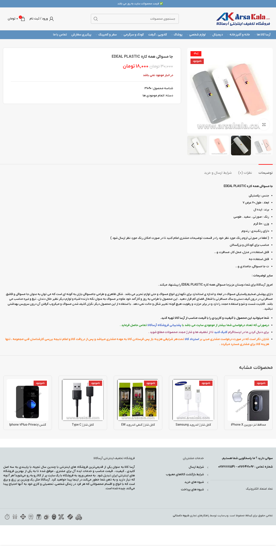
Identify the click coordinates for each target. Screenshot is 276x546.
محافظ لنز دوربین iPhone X (248, 425)
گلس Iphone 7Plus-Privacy (27, 425)
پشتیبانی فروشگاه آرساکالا (164, 325)
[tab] (266, 170)
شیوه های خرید (194, 482)
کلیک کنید (220, 332)
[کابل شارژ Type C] (83, 400)
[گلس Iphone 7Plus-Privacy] (27, 400)
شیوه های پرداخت (192, 489)
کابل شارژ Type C (83, 425)
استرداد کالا (192, 339)
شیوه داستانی (181, 515)
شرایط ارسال (196, 467)
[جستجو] (96, 19)
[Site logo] (243, 19)
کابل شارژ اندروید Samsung (193, 425)
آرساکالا (248, 515)
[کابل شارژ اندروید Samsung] (193, 400)
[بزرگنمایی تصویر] (264, 124)
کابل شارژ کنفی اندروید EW (138, 425)
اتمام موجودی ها (153, 96)
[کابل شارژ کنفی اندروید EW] (138, 400)
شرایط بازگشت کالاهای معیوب (185, 474)
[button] (267, 145)
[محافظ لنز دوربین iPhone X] (248, 400)
